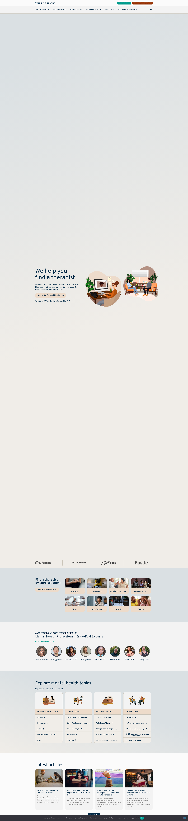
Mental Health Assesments (127, 10)
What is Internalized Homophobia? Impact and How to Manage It (108, 792)
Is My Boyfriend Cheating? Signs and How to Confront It (78, 792)
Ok (142, 818)
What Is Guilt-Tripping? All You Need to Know (48, 791)
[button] (151, 9)
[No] (185, 818)
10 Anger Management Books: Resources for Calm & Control (138, 792)
